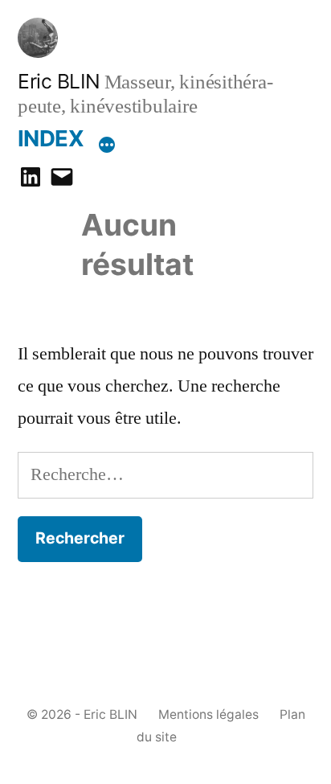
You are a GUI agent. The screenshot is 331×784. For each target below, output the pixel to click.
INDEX (51, 138)
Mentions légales (208, 714)
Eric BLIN (59, 81)
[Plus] (106, 142)
